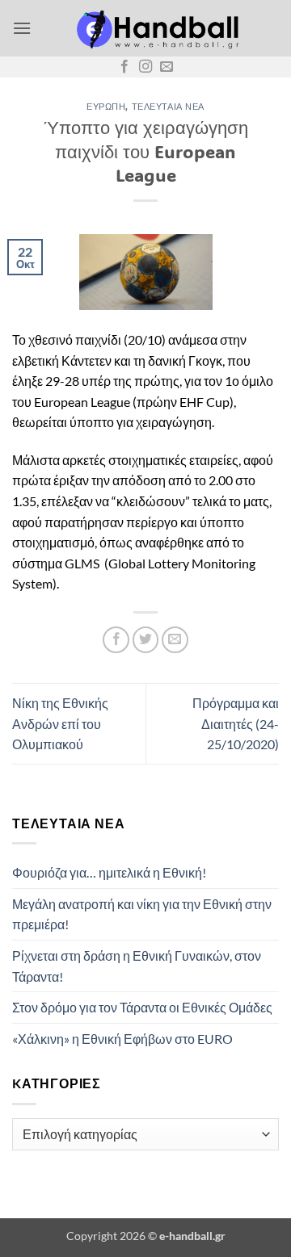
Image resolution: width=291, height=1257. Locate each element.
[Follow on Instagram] (145, 67)
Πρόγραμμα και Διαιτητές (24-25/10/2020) (235, 723)
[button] (22, 28)
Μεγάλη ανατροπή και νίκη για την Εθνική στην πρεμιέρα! (142, 914)
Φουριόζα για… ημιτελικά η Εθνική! (109, 872)
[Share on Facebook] (116, 639)
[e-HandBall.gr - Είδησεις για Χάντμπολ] (155, 28)
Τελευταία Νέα (168, 106)
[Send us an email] (166, 67)
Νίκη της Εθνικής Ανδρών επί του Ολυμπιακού (60, 723)
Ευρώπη (105, 106)
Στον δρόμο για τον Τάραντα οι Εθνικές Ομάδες (142, 1007)
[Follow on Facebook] (124, 67)
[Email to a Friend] (175, 639)
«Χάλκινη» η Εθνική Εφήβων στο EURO (122, 1038)
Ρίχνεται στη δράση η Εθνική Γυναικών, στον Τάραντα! (136, 966)
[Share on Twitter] (146, 639)
